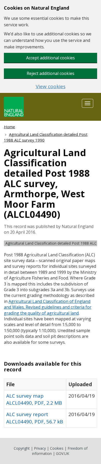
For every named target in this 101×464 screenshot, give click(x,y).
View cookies (51, 86)
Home (9, 126)
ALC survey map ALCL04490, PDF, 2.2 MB (34, 399)
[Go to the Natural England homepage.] (14, 106)
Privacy (40, 448)
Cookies (56, 448)
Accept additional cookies (50, 58)
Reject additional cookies (50, 73)
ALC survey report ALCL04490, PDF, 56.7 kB (34, 418)
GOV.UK (62, 453)
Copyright (22, 448)
